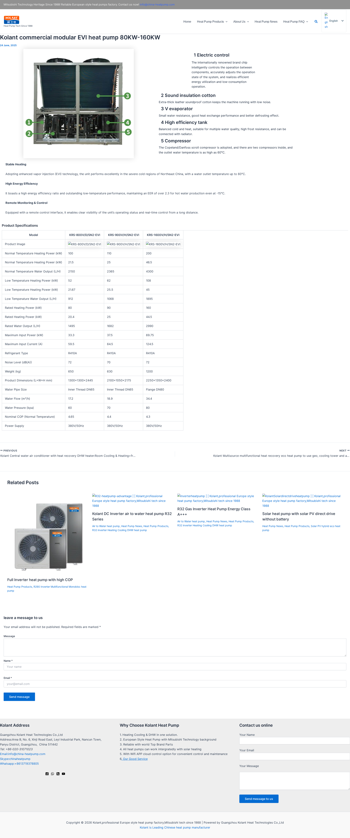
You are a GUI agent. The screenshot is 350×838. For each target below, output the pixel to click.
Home (187, 21)
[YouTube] (63, 773)
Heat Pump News (266, 21)
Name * (8, 660)
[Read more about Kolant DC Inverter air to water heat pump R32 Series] (132, 500)
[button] (226, 21)
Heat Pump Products (210, 21)
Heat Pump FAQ (293, 21)
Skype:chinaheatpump (15, 759)
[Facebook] (47, 773)
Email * (8, 677)
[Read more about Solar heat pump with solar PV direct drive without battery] (302, 500)
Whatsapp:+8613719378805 (19, 763)
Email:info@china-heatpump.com (22, 754)
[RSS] (58, 773)
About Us (239, 21)
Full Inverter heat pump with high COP (40, 580)
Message (9, 636)
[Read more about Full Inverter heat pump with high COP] (47, 533)
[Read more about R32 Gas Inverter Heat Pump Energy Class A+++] (217, 498)
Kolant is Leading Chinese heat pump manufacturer (175, 827)
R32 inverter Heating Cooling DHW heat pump (119, 530)
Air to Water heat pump (106, 526)
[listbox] (334, 20)
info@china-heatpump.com (157, 4)
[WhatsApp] (52, 773)
